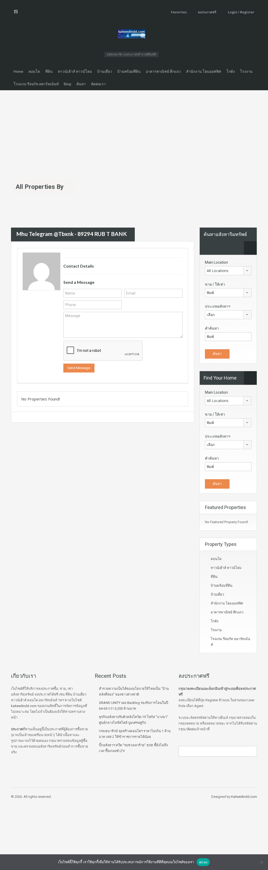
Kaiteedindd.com (244, 797)
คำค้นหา (212, 328)
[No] (261, 862)
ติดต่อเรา (98, 84)
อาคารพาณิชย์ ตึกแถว (163, 71)
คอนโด (34, 71)
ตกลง (203, 862)
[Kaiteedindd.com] (131, 34)
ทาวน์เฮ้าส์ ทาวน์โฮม (75, 71)
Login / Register (240, 12)
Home (18, 71)
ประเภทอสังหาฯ (217, 306)
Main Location (216, 262)
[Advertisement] (134, 129)
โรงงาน (246, 71)
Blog (67, 84)
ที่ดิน (49, 71)
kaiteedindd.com (24, 706)
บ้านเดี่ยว (104, 71)
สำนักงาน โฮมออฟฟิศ (203, 71)
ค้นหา (81, 84)
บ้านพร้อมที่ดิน (129, 71)
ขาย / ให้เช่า (215, 284)
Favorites (179, 12)
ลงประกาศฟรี (207, 12)
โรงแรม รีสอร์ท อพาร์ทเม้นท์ (36, 84)
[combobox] (228, 270)
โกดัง (230, 71)
